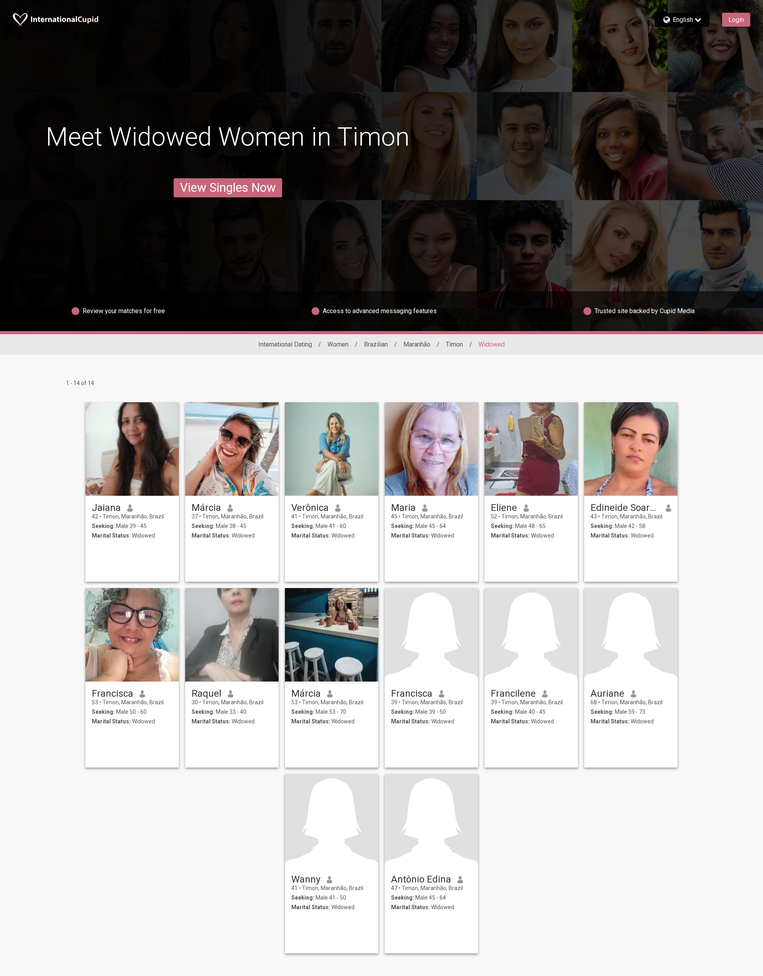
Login (736, 19)
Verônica (310, 507)
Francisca (112, 693)
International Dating (285, 344)
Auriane (607, 693)
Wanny (305, 879)
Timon (454, 344)
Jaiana (106, 507)
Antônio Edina (421, 879)
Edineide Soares (625, 507)
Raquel (206, 693)
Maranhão (416, 344)
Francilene (513, 693)
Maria (403, 507)
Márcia (206, 507)
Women (338, 344)
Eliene (504, 507)
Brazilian (376, 344)
